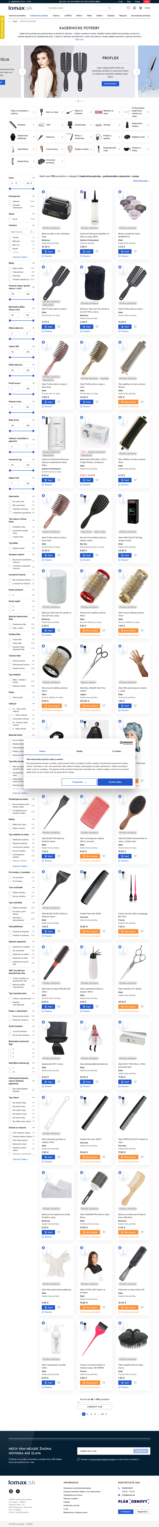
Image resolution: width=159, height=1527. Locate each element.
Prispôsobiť (78, 782)
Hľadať (109, 7)
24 (102, 1414)
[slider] (10, 188)
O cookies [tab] (116, 751)
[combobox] (141, 181)
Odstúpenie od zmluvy (72, 1495)
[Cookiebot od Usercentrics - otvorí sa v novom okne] (122, 743)
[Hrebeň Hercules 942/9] (95, 890)
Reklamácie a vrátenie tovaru (75, 1512)
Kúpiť (50, 251)
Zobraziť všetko (20, 257)
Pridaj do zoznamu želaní (59, 251)
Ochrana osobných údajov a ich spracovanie (81, 1491)
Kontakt (66, 1502)
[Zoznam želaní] (128, 7)
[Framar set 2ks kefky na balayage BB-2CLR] (133, 890)
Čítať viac (79, 39)
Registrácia (143, 1511)
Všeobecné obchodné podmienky (77, 1488)
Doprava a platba (70, 1498)
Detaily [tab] (80, 751)
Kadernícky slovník (71, 1505)
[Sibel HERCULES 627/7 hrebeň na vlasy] (133, 1116)
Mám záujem (130, 402)
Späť (10, 21)
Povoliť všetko (115, 782)
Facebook (18, 1491)
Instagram (11, 1491)
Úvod (15, 21)
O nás (65, 1509)
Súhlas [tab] (42, 751)
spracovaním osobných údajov (103, 1459)
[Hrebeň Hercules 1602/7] (95, 1116)
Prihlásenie (126, 1511)
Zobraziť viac (94, 1407)
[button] (75, 101)
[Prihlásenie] (134, 7)
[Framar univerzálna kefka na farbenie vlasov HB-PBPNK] (95, 1341)
